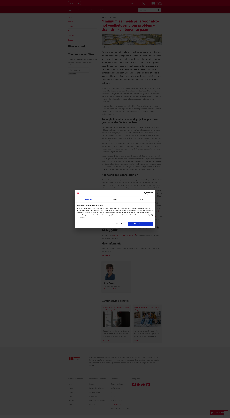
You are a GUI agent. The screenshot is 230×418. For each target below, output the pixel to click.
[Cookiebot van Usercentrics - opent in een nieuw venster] (145, 193)
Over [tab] (141, 199)
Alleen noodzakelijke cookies (115, 224)
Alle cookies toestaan (140, 224)
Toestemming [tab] (88, 199)
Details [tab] (115, 199)
